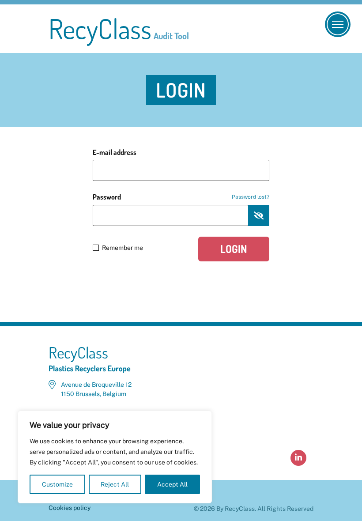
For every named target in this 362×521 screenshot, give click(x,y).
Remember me (122, 247)
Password (181, 197)
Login (233, 249)
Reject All (115, 484)
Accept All (172, 484)
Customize (57, 484)
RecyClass (119, 28)
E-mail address (114, 152)
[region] (115, 457)
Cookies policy (69, 507)
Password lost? (250, 197)
